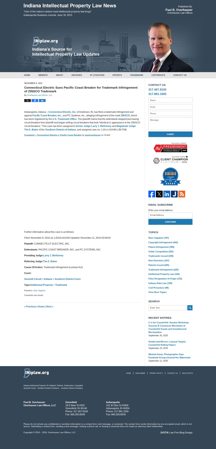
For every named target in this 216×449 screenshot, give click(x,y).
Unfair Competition (161, 251)
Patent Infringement (161, 247)
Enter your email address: (160, 210)
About (59, 75)
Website (43, 75)
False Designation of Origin (165, 278)
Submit (170, 134)
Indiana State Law (160, 283)
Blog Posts (187, 373)
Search (189, 307)
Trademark (136, 75)
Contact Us (180, 75)
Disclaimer (140, 373)
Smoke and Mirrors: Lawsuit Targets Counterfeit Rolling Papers (167, 343)
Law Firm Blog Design (176, 432)
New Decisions (158, 260)
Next (49, 306)
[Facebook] (151, 194)
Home (27, 75)
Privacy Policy (156, 373)
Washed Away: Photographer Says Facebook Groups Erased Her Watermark (169, 356)
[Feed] (181, 194)
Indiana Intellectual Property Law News (70, 10)
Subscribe (170, 222)
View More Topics (157, 292)
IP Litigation (97, 75)
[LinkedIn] (166, 194)
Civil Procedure (158, 287)
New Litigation (39, 290)
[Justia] (174, 194)
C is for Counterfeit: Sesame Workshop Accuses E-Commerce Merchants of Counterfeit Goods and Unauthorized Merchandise (168, 327)
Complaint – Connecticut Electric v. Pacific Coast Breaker (53, 135)
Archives (76, 75)
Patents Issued (158, 265)
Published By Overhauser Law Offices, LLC (179, 10)
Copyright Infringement (163, 242)
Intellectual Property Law (164, 274)
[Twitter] (159, 194)
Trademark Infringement (163, 269)
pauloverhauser (93, 135)
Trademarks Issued (160, 256)
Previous (30, 306)
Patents (117, 75)
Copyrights (158, 75)
